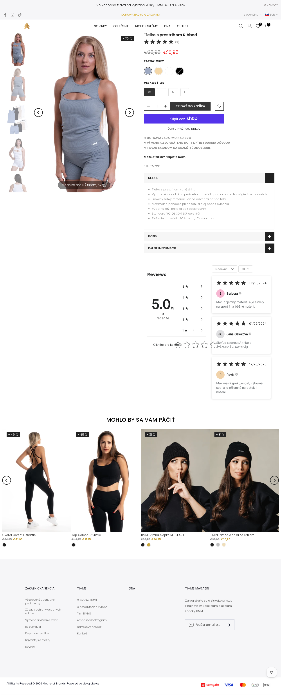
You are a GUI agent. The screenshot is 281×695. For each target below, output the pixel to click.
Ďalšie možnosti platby (184, 129)
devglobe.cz (91, 683)
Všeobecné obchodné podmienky (40, 601)
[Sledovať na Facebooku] (5, 14)
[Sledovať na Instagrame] (12, 14)
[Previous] (38, 112)
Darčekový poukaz (89, 627)
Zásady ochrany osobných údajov (43, 611)
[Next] (129, 112)
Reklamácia (33, 627)
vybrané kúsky (143, 5)
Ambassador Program (92, 620)
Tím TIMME (84, 613)
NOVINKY (100, 26)
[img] (159, 42)
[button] (192, 286)
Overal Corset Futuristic (19, 535)
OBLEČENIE (121, 26)
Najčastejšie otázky (37, 640)
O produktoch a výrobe (92, 607)
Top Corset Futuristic (86, 535)
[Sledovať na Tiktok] (20, 14)
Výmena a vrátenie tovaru (42, 620)
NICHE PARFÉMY (146, 26)
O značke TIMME (87, 600)
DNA (167, 26)
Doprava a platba (37, 633)
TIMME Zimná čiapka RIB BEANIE (163, 535)
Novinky (30, 646)
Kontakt (82, 633)
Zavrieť (11, 5)
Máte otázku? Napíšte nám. (165, 157)
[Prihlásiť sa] (226, 625)
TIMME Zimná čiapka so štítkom (232, 535)
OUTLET (182, 26)
